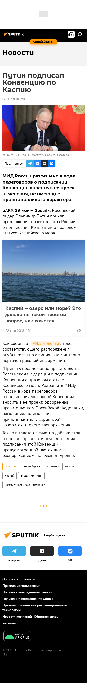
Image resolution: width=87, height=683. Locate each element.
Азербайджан (31, 466)
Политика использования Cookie (28, 599)
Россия (69, 466)
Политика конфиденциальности (27, 592)
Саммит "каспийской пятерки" (25, 484)
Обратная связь (46, 616)
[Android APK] (17, 636)
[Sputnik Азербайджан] (14, 36)
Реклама (9, 623)
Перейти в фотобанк (58, 155)
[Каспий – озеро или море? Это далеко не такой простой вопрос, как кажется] (43, 271)
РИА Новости (45, 343)
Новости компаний (17, 616)
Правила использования (21, 586)
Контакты (28, 579)
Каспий (9, 475)
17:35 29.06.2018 (15, 99)
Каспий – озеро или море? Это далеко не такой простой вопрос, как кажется (43, 314)
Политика (52, 466)
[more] (79, 330)
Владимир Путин (31, 475)
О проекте (10, 579)
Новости (10, 466)
